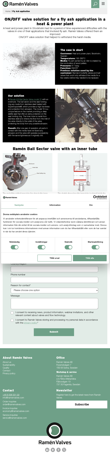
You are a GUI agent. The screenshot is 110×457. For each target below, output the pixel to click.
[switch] (41, 247)
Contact (6, 371)
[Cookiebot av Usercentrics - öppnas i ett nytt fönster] (95, 197)
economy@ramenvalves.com (16, 411)
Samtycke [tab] (19, 205)
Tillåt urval (54, 258)
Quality (6, 368)
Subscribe (82, 404)
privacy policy (30, 323)
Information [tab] (55, 205)
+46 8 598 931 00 (11, 395)
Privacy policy (9, 374)
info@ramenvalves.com (13, 398)
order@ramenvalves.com (14, 405)
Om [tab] (91, 205)
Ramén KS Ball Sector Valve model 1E (26, 100)
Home (7, 11)
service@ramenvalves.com (15, 418)
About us (7, 362)
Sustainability (9, 365)
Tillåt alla (90, 258)
